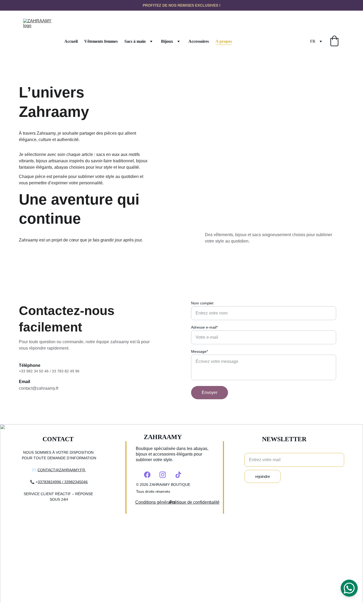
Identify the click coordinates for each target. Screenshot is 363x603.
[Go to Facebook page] (147, 475)
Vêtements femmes (101, 41)
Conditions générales (155, 502)
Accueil (71, 41)
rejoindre (262, 476)
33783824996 (49, 482)
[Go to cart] (334, 41)
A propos (224, 41)
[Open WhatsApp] (349, 588)
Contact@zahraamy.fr (61, 470)
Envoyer (209, 392)
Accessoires (198, 41)
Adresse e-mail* (204, 327)
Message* (199, 351)
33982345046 (76, 482)
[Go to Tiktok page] (178, 475)
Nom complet (202, 303)
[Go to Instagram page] (162, 475)
